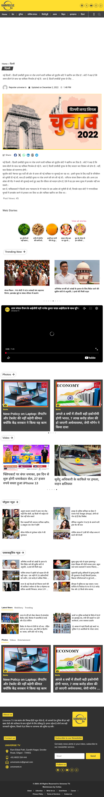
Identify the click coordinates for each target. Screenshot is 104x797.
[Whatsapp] (101, 6)
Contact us (68, 794)
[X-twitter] (87, 6)
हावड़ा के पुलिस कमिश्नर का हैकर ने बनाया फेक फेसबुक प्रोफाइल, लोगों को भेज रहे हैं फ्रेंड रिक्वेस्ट (84, 513)
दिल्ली (83, 14)
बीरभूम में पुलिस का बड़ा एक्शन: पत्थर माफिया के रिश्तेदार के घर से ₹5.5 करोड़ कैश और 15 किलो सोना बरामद (85, 586)
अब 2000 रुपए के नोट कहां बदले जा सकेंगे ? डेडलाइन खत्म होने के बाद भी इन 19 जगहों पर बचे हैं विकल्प (78, 418)
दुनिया (21, 14)
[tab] (7, 608)
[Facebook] (82, 6)
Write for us (51, 791)
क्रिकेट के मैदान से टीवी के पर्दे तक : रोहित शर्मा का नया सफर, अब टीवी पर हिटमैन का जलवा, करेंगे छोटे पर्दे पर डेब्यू (34, 629)
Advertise (39, 791)
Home (4, 14)
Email (57, 752)
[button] (15, 155)
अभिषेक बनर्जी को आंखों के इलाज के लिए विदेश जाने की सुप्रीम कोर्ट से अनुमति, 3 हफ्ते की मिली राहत (34, 564)
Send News (63, 791)
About (29, 791)
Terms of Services (53, 794)
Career (73, 791)
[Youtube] (91, 6)
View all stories (79, 221)
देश (13, 14)
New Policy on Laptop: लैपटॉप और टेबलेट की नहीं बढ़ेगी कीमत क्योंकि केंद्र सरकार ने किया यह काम (25, 684)
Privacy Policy (38, 794)
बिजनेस (5, 675)
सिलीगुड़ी (45, 14)
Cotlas (58, 787)
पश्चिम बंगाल (32, 14)
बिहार (63, 14)
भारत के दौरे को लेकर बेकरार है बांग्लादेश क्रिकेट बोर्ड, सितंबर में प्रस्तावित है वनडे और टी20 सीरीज (34, 618)
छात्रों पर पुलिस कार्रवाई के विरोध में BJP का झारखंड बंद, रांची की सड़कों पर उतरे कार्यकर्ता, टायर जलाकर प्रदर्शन (86, 618)
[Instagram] (96, 6)
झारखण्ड (73, 14)
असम (55, 14)
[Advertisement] (52, 36)
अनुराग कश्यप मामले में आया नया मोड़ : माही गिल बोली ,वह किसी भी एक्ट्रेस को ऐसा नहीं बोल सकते (34, 513)
